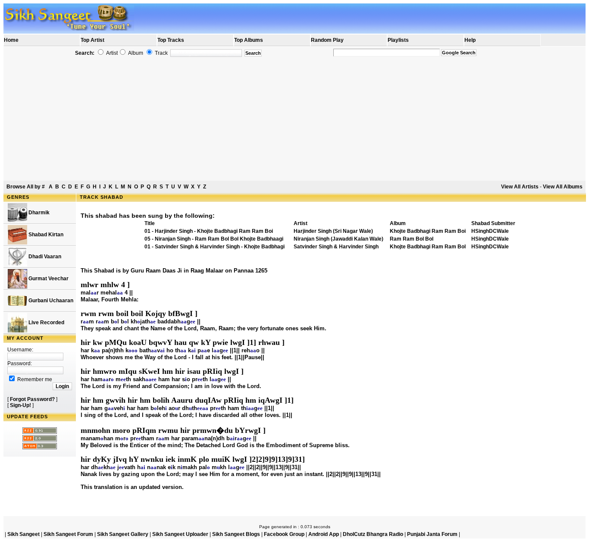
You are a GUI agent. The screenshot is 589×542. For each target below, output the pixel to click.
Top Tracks (170, 40)
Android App (323, 534)
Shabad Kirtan (45, 235)
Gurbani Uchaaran (50, 301)
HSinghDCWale (490, 231)
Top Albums (248, 40)
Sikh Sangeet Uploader (180, 534)
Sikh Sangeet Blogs (236, 534)
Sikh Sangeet (23, 534)
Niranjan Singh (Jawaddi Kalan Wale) (338, 239)
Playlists (398, 40)
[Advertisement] (294, 119)
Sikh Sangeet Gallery (122, 534)
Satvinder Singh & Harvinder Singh (336, 247)
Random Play (327, 40)
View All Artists (520, 187)
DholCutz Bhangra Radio (373, 534)
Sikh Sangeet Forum (68, 534)
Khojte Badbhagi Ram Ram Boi (428, 231)
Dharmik (38, 213)
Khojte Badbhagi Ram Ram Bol (428, 247)
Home (11, 40)
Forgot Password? (32, 399)
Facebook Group (284, 534)
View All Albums (563, 187)
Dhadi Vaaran (44, 257)
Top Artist (92, 40)
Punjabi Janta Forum (432, 534)
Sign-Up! (20, 405)
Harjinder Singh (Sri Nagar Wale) (333, 231)
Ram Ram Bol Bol (411, 239)
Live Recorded (45, 323)
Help (470, 40)
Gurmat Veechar (48, 279)
